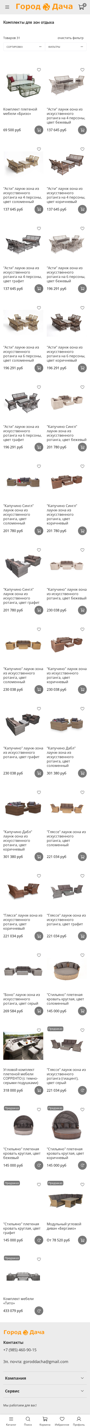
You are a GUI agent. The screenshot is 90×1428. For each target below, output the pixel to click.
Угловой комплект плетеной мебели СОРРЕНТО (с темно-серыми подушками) (20, 1076)
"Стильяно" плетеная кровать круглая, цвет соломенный (65, 999)
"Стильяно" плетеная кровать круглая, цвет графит (22, 1228)
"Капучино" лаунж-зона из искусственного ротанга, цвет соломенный (23, 675)
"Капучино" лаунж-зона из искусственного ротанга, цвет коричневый (67, 675)
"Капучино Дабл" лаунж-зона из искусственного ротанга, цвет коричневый (17, 840)
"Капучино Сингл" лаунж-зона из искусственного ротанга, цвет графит (21, 596)
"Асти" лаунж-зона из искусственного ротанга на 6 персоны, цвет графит (22, 433)
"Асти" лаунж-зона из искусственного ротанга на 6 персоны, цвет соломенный (22, 354)
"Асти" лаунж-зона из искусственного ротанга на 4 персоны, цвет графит (22, 274)
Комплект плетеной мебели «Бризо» (20, 111)
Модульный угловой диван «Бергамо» (64, 1226)
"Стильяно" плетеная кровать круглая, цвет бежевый (22, 1153)
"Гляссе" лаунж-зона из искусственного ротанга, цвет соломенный (66, 838)
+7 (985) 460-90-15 (19, 1349)
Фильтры (54, 46)
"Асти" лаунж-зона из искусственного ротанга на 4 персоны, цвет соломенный (22, 195)
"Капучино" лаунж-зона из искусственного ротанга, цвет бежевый (67, 594)
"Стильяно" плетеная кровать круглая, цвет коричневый (65, 1153)
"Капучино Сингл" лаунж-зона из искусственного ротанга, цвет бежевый (67, 433)
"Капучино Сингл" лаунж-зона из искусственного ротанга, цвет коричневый (62, 514)
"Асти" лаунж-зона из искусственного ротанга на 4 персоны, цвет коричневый (66, 195)
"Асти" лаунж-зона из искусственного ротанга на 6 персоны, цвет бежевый (66, 274)
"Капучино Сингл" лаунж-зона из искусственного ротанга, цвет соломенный (18, 514)
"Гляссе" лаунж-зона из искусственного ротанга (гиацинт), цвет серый (66, 1076)
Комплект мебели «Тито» (18, 1300)
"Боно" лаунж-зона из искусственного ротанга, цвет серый (21, 999)
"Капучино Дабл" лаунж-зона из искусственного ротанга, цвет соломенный (61, 757)
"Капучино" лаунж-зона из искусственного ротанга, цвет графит (23, 752)
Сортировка (15, 46)
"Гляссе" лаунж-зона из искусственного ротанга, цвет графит (66, 919)
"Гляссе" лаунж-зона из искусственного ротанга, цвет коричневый (22, 922)
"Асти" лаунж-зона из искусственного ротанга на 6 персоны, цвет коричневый (66, 354)
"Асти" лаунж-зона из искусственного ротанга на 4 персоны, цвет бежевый (66, 116)
